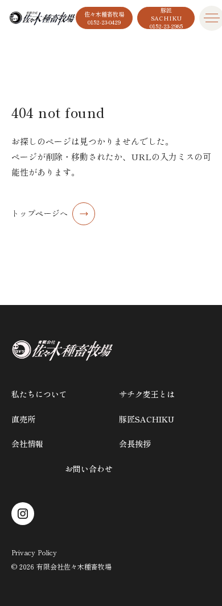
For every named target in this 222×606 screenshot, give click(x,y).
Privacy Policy (34, 552)
